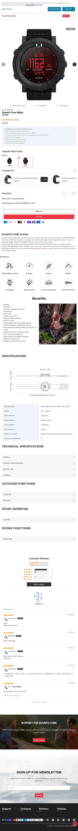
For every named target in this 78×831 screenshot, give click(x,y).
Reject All (68, 9)
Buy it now (39, 217)
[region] (39, 6)
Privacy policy (38, 5)
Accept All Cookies (54, 9)
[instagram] (42, 820)
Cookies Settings (7, 9)
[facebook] (48, 820)
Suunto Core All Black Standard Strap (25, 178)
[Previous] (3, 64)
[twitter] (53, 820)
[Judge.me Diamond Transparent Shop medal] (38, 596)
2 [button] (36, 702)
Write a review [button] (39, 584)
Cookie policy (30, 5)
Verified (38, 604)
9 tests (38, 248)
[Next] (74, 64)
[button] (7, 120)
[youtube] (58, 820)
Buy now (66, 16)
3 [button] (39, 702)
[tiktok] (63, 820)
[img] (8, 615)
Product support (39, 740)
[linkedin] (69, 820)
